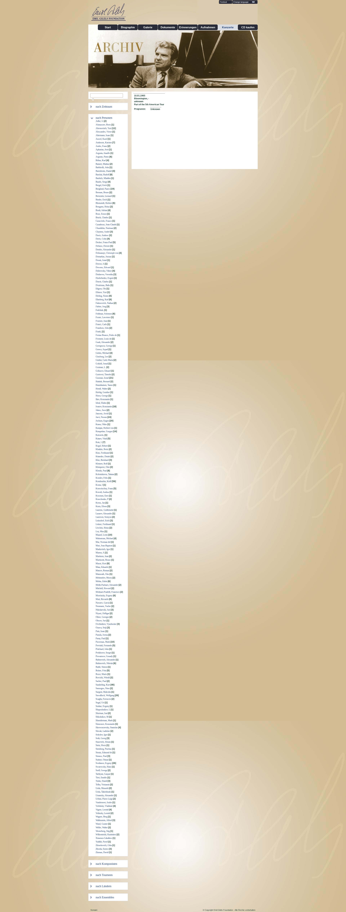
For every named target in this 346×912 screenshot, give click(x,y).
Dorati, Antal (101, 260)
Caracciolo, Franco (104, 221)
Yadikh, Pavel (102, 841)
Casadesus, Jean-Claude (106, 224)
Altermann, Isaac (103, 135)
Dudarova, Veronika (104, 274)
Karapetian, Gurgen (104, 431)
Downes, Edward (103, 267)
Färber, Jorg (101, 306)
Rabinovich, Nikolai (104, 663)
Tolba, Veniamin (103, 784)
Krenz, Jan (100, 503)
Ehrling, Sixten (102, 296)
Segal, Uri (100, 702)
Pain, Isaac (100, 631)
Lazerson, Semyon (104, 517)
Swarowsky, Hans (103, 766)
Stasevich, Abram (103, 742)
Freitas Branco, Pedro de (106, 335)
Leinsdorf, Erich (103, 520)
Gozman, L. (101, 367)
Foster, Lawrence (103, 317)
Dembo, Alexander (104, 249)
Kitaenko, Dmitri (103, 456)
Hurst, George (102, 395)
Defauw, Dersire (103, 246)
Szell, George (101, 770)
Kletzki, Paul (101, 470)
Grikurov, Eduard (103, 371)
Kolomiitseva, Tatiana (105, 474)
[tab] (111, 106)
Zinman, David (102, 852)
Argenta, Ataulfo (103, 153)
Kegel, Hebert (102, 446)
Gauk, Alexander (103, 342)
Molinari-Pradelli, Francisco (108, 592)
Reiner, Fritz (101, 670)
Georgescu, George (104, 346)
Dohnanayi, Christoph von (107, 253)
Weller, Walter (102, 827)
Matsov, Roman (102, 570)
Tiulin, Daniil (101, 781)
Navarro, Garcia (102, 603)
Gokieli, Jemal (102, 363)
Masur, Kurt (101, 563)
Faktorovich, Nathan (104, 303)
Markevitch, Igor (103, 549)
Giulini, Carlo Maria (104, 360)
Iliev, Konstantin (103, 399)
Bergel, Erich (101, 185)
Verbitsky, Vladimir (104, 806)
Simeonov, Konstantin (105, 724)
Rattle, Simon (101, 667)
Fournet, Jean (101, 321)
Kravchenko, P (102, 499)
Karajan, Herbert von (105, 428)
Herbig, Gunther (103, 392)
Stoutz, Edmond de (104, 752)
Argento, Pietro (102, 157)
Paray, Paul (100, 638)
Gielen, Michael (102, 353)
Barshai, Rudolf (102, 174)
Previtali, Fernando (104, 645)
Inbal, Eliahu (101, 403)
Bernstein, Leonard (104, 196)
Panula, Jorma (102, 635)
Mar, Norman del (103, 542)
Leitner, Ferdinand (103, 524)
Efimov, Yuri (101, 292)
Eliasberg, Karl (102, 299)
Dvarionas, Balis (103, 285)
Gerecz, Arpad (102, 349)
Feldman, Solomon (104, 313)
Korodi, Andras (102, 492)
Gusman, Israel (102, 378)
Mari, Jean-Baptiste (104, 545)
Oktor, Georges (102, 617)
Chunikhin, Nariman (104, 228)
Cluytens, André (103, 231)
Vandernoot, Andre (104, 802)
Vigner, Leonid (102, 809)
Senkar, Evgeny (102, 706)
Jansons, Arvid (102, 413)
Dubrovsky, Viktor (104, 271)
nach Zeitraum (104, 106)
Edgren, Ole (101, 288)
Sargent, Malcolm (103, 692)
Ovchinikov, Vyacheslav (106, 624)
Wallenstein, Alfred (104, 820)
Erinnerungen (187, 27)
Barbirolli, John (102, 167)
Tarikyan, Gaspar (103, 774)
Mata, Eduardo (102, 567)
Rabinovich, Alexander (105, 659)
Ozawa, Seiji (101, 627)
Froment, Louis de (103, 339)
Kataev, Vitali (101, 438)
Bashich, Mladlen (103, 178)
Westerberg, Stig (103, 831)
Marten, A (100, 552)
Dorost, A (100, 264)
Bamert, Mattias (102, 164)
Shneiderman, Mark (104, 720)
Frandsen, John (102, 328)
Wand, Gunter (102, 824)
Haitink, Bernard (103, 381)
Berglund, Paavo (103, 189)
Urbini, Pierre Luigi (104, 799)
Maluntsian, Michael (104, 538)
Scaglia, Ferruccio (103, 699)
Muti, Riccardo (102, 599)
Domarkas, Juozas (103, 256)
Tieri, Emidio (101, 777)
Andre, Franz (101, 146)
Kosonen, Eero (102, 495)
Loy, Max (100, 531)
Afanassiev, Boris (103, 124)
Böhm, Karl (101, 160)
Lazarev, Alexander (104, 513)
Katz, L (99, 442)
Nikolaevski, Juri (103, 610)
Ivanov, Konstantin (104, 406)
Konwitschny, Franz (104, 488)
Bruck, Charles (102, 217)
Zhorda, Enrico (102, 849)
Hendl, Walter (101, 388)
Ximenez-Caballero (104, 838)
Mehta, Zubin (101, 581)
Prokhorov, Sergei (103, 652)
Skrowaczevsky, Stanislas (107, 727)
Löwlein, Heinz (102, 528)
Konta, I (99, 485)
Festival (223, 2)
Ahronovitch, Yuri (103, 128)
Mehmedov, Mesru (104, 577)
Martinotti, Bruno (103, 560)
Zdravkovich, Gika (104, 845)
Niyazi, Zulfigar (102, 613)
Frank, (98, 331)
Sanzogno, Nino (103, 688)
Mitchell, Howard (103, 588)
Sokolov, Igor (101, 734)
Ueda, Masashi (102, 788)
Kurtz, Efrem (101, 506)
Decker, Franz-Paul (104, 242)
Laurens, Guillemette (104, 510)
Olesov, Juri (101, 620)
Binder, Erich (101, 199)
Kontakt (94, 910)
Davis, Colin (101, 239)
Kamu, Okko (101, 424)
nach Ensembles (105, 897)
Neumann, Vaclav (103, 606)
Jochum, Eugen (102, 421)
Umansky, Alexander (105, 795)
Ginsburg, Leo (102, 356)
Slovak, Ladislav (103, 731)
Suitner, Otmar (102, 759)
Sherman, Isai (101, 713)
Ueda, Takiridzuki (103, 792)
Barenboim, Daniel (104, 171)
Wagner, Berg (101, 816)
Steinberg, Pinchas (104, 749)
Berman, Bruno (102, 192)
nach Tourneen (104, 875)
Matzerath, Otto (102, 574)
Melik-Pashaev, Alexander (107, 585)
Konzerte (228, 27)
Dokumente (168, 27)
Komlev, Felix (102, 478)
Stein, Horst (101, 745)
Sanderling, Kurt (103, 685)
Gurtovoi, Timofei (103, 374)
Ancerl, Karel (101, 139)
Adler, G (99, 121)
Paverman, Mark (103, 642)
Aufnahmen (208, 27)
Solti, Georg (101, 738)
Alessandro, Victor (104, 131)
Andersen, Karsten (104, 142)
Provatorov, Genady (104, 656)
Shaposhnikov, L (103, 709)
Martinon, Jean (102, 556)
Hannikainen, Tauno (104, 385)
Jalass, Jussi (101, 410)
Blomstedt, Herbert (104, 203)
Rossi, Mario (101, 674)
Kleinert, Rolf (101, 463)
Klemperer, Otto (103, 467)
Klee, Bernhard (102, 460)
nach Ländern (103, 886)
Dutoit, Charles (102, 281)
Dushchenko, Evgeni (105, 278)
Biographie (128, 27)
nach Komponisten (106, 863)
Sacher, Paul (101, 681)
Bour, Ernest (101, 214)
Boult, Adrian (101, 210)
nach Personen (104, 117)
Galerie (147, 27)
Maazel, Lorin (102, 535)
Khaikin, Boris (102, 449)
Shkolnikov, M (102, 717)
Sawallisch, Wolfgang (105, 695)
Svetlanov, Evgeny (104, 763)
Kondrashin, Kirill (103, 481)
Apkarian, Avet (102, 149)
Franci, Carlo (101, 324)
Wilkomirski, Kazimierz (106, 834)
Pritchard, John (102, 649)
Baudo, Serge (101, 182)
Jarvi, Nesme (101, 417)
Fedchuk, (100, 310)
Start (108, 27)
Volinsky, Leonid (103, 813)
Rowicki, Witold (103, 677)
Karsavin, (100, 435)
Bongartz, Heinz (103, 206)
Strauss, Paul (101, 756)
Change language (241, 2)
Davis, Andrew (102, 235)
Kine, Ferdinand (103, 453)
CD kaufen (247, 27)
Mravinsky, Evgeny (104, 595)
